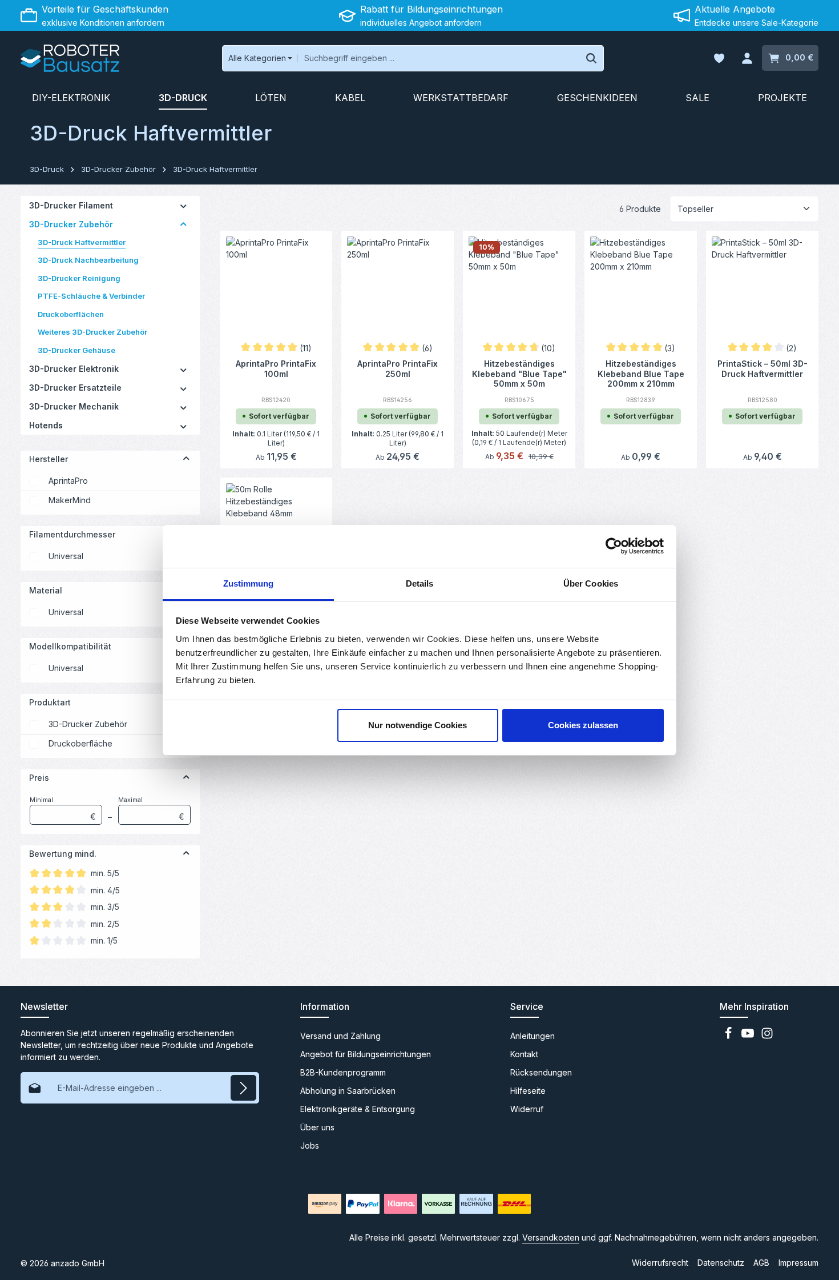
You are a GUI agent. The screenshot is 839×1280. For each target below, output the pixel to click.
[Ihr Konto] (747, 58)
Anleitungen (532, 1036)
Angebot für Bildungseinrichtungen (365, 1054)
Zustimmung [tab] (248, 583)
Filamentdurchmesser (72, 534)
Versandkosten (550, 1237)
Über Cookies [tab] (590, 583)
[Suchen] (591, 58)
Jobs (309, 1145)
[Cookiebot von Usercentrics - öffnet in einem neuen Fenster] (614, 546)
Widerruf (526, 1109)
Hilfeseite (528, 1091)
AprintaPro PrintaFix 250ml (397, 369)
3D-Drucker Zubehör (88, 724)
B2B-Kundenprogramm (343, 1072)
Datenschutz (720, 1262)
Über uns (317, 1127)
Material (45, 590)
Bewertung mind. (62, 853)
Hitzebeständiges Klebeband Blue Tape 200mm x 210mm (641, 373)
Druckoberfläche (80, 743)
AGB (761, 1262)
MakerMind (70, 500)
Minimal (63, 808)
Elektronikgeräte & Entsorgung (357, 1109)
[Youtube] (748, 1036)
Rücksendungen (541, 1072)
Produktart (50, 702)
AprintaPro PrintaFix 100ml (276, 369)
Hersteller (48, 459)
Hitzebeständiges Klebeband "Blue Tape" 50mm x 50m (519, 373)
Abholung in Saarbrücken (348, 1091)
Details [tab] (420, 583)
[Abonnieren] (243, 1088)
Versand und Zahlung (340, 1036)
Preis (39, 778)
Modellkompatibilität (70, 646)
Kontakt (524, 1054)
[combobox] (438, 58)
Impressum (798, 1262)
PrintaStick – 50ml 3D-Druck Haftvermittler (762, 369)
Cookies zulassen (583, 725)
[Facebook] (729, 1036)
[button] (183, 205)
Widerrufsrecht (660, 1262)
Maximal (151, 808)
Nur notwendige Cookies (417, 725)
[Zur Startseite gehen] (70, 58)
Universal (66, 556)
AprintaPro (68, 480)
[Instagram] (767, 1036)
